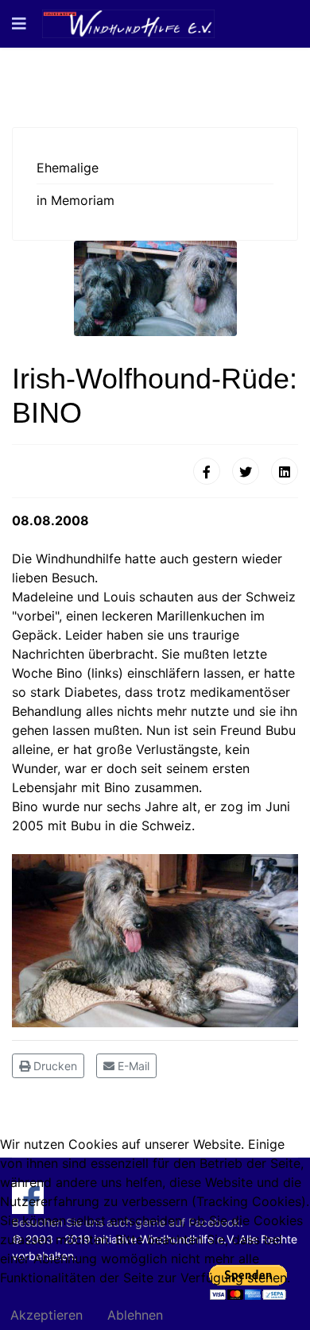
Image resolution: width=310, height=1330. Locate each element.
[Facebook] (206, 471)
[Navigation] (19, 24)
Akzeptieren (46, 1315)
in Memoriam (75, 200)
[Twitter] (245, 471)
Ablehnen (135, 1315)
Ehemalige (68, 168)
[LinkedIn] (284, 471)
